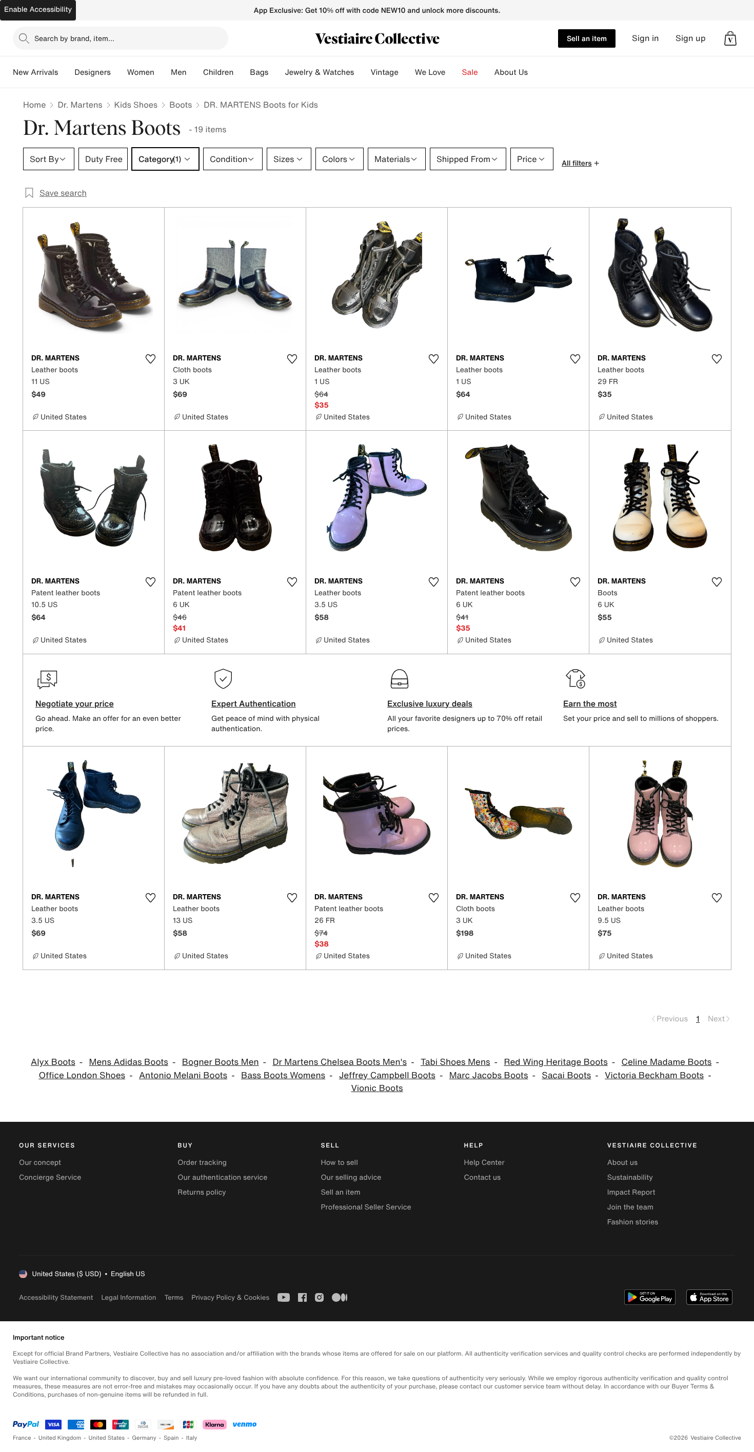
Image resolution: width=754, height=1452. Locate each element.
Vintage (384, 72)
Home (34, 104)
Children (218, 72)
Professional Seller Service (366, 1207)
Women (140, 72)
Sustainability (630, 1177)
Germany (144, 1438)
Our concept (40, 1162)
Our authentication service (222, 1177)
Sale (470, 72)
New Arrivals (35, 72)
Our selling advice (351, 1177)
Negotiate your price (74, 703)
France (22, 1438)
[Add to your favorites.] (150, 359)
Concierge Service (50, 1177)
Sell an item (587, 38)
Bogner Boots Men (220, 1062)
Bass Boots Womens (283, 1075)
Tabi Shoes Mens (455, 1062)
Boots (180, 104)
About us (622, 1162)
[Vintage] (407, 72)
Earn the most (590, 703)
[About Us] (536, 72)
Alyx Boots (53, 1062)
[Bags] (276, 72)
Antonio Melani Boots (183, 1075)
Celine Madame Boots (667, 1062)
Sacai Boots (566, 1075)
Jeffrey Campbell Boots (387, 1075)
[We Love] (454, 72)
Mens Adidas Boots (128, 1062)
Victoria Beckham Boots (654, 1075)
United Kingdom (60, 1438)
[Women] (162, 72)
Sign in (645, 38)
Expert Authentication (253, 703)
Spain (171, 1438)
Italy (191, 1438)
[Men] (195, 72)
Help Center (484, 1162)
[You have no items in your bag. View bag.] (730, 38)
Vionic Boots (377, 1088)
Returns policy (201, 1192)
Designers (92, 72)
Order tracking (202, 1162)
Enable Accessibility (38, 9)
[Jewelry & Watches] (362, 72)
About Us (511, 72)
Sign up (691, 38)
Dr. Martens (79, 104)
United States (107, 1438)
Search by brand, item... (74, 38)
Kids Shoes (136, 104)
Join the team (630, 1207)
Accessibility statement (56, 1297)
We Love (430, 72)
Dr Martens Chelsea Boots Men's (339, 1062)
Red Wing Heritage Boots (555, 1062)
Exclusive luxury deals (429, 703)
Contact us (482, 1177)
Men (179, 72)
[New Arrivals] (66, 72)
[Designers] (119, 72)
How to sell (339, 1162)
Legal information (128, 1297)
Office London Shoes (81, 1075)
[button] (730, 38)
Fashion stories (632, 1222)
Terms (173, 1297)
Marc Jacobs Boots (488, 1075)
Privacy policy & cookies (230, 1297)
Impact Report (631, 1192)
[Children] (241, 72)
